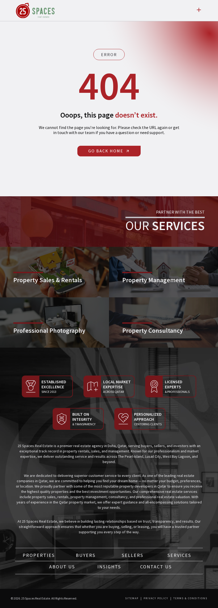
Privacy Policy (156, 598)
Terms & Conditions (190, 598)
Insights (109, 567)
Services (179, 555)
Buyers (85, 555)
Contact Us (156, 567)
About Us (62, 567)
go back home (105, 150)
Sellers (132, 555)
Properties (39, 555)
